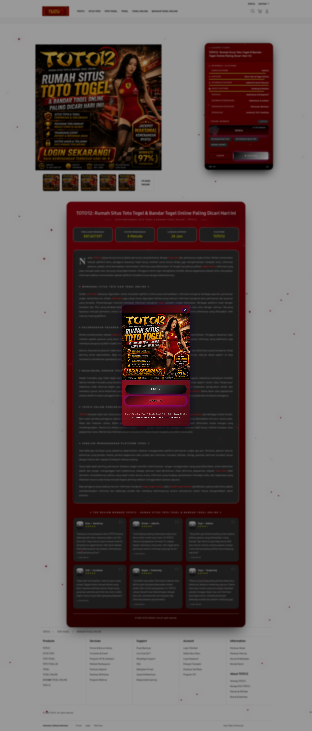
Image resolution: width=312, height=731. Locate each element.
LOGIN (156, 389)
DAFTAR (156, 400)
